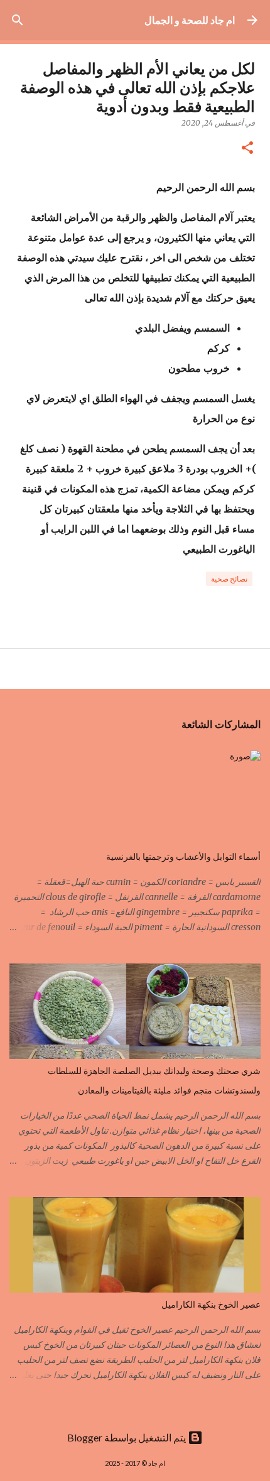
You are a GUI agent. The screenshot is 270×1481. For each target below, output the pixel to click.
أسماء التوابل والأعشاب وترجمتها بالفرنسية (183, 857)
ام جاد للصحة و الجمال (189, 20)
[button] (247, 148)
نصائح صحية (229, 578)
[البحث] (17, 20)
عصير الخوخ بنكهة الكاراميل (211, 1304)
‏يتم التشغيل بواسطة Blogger (127, 1437)
